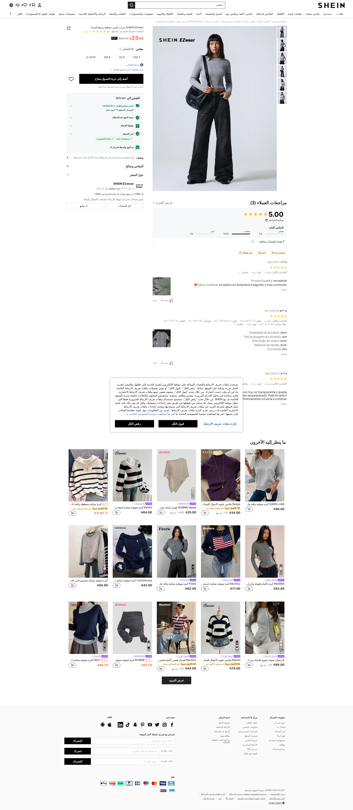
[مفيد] (171, 300)
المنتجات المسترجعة (247, 731)
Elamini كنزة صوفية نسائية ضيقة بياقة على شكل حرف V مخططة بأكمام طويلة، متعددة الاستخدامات (132, 507)
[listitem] (265, 484)
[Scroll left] (15, 13)
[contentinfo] (119, 783)
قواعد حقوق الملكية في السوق (251, 798)
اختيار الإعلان (208, 798)
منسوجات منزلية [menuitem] (66, 13)
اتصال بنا (281, 727)
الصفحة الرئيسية (279, 21)
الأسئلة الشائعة (223, 727)
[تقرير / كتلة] (155, 300)
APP (110, 717)
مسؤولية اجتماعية (277, 740)
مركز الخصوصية (277, 794)
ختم (220, 798)
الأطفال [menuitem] (280, 13)
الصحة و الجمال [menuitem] (184, 13)
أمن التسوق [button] (128, 134)
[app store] (109, 726)
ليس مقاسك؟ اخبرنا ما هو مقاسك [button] (127, 70)
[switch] (254, 241)
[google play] (102, 726)
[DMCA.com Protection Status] (163, 790)
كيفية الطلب (251, 722)
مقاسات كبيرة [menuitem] (295, 13)
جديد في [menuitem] (327, 13)
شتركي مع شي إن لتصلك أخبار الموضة (157, 734)
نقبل (173, 777)
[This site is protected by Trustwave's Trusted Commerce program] (172, 790)
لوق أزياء (281, 736)
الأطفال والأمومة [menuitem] (165, 13)
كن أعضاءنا (280, 731)
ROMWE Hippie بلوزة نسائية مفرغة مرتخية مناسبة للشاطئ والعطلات (176, 507)
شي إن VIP (252, 749)
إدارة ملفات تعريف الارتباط (213, 794)
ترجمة (284, 289)
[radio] (136, 57)
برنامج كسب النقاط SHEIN (221, 741)
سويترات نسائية (211, 21)
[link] (32, 5)
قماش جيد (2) (278, 252)
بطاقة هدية (225, 736)
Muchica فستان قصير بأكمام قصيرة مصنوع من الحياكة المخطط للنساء (176, 660)
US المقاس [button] (128, 49)
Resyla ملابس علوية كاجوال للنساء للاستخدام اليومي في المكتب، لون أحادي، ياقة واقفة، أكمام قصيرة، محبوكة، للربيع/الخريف (220, 504)
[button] (17, 5)
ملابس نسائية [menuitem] (313, 13)
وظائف (282, 744)
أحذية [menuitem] (199, 13)
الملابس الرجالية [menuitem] (264, 13)
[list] (145, 724)
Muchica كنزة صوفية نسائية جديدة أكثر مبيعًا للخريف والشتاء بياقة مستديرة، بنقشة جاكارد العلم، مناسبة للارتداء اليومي (220, 583)
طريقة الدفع (224, 722)
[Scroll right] (10, 13)
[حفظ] (71, 79)
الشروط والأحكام (277, 798)
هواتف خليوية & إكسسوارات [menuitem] (40, 13)
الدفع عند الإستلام (222, 731)
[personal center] (39, 5)
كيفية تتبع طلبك (250, 753)
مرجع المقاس (251, 740)
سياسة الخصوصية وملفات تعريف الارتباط (247, 794)
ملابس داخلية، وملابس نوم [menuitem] (239, 13)
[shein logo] (331, 5)
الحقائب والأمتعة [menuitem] (117, 13)
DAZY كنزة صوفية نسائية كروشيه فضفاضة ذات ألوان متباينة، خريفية (88, 660)
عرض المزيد (176, 680)
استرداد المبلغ (251, 736)
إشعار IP (229, 798)
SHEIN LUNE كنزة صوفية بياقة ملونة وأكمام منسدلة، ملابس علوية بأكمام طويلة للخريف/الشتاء (264, 504)
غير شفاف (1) (245, 252)
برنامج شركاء (279, 749)
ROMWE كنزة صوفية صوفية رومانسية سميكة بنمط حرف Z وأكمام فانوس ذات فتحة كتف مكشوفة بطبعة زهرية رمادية (132, 660)
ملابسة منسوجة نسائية (231, 21)
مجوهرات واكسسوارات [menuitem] (141, 13)
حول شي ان (279, 722)
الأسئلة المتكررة (250, 744)
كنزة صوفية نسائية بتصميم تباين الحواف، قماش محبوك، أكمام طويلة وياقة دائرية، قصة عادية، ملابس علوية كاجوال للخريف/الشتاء (88, 580)
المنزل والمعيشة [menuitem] (213, 13)
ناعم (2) (261, 252)
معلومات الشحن (250, 727)
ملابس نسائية (264, 21)
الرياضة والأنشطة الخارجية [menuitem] (92, 13)
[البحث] (131, 5)
